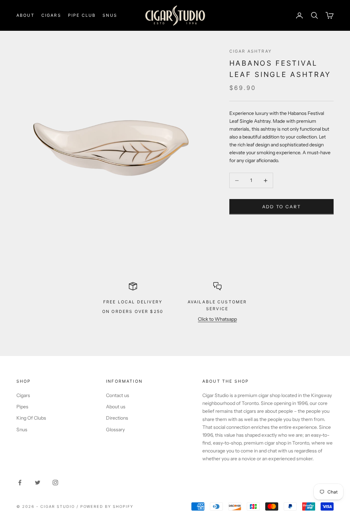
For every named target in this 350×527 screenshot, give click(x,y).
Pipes (22, 407)
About (25, 15)
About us (115, 407)
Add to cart (281, 206)
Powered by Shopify (107, 506)
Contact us (117, 395)
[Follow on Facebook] (19, 482)
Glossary (115, 429)
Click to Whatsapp (217, 319)
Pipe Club (82, 15)
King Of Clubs (31, 418)
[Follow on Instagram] (55, 482)
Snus (110, 15)
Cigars (51, 15)
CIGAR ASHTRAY (250, 51)
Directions (117, 418)
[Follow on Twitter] (37, 482)
